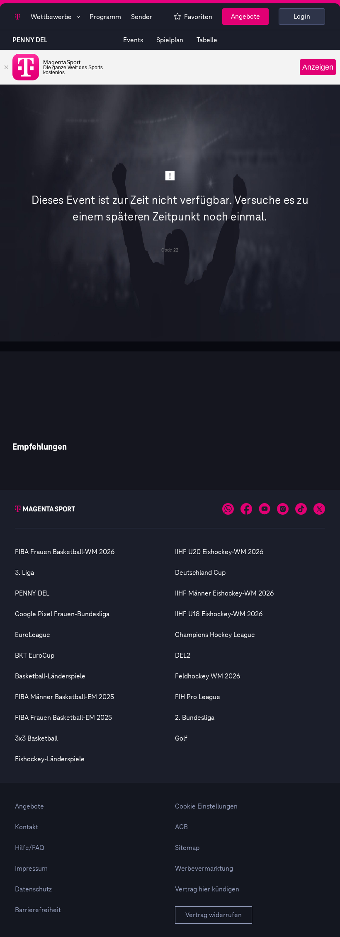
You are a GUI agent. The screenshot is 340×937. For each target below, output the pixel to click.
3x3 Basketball (36, 738)
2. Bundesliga (194, 718)
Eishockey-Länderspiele (50, 759)
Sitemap (187, 848)
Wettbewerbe (51, 17)
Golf (181, 738)
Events (133, 40)
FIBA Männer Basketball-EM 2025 (64, 697)
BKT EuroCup (34, 655)
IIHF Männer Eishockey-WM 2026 (224, 593)
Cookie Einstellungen (206, 806)
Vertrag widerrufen (213, 915)
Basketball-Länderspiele (50, 676)
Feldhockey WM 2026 (207, 676)
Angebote (245, 16)
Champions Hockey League (215, 635)
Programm (105, 17)
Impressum (31, 868)
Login (302, 16)
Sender (141, 17)
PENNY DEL (29, 40)
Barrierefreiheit (38, 910)
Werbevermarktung (204, 868)
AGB (181, 827)
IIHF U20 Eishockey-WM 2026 (219, 552)
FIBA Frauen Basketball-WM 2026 (64, 552)
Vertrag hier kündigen (207, 889)
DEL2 (182, 655)
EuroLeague (32, 635)
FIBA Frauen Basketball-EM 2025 (63, 718)
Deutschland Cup (200, 572)
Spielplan (169, 40)
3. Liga (24, 572)
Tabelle (207, 40)
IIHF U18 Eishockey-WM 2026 (218, 614)
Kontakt (26, 827)
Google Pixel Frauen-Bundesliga (62, 614)
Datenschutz (33, 889)
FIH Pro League (197, 697)
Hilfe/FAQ (29, 848)
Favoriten (198, 17)
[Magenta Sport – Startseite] (18, 16)
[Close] (6, 67)
